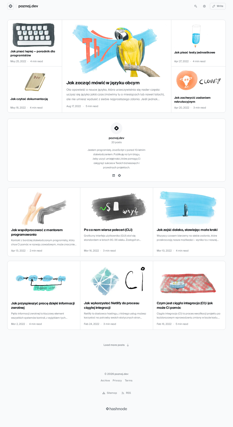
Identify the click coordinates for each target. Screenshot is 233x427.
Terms (129, 380)
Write (220, 6)
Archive (105, 380)
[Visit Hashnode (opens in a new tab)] (116, 408)
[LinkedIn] (113, 175)
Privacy (117, 380)
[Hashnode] (119, 175)
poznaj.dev (28, 6)
